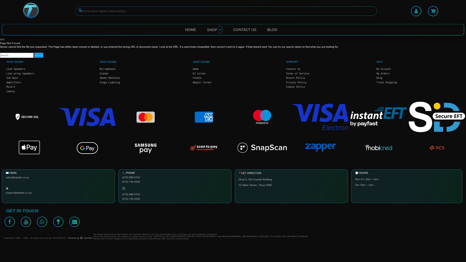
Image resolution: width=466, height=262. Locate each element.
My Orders (383, 73)
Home (190, 30)
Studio (197, 77)
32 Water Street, (249, 185)
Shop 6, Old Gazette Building (255, 179)
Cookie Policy (295, 86)
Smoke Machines (110, 77)
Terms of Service (297, 73)
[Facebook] (10, 222)
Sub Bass (12, 77)
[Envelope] (74, 222)
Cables (10, 91)
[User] (416, 11)
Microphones (108, 69)
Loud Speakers (15, 69)
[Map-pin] (58, 222)
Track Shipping (386, 82)
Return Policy (295, 77)
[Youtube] (26, 222)
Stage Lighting (110, 82)
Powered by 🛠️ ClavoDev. (81, 238)
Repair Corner (202, 82)
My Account (383, 69)
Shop (212, 30)
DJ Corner (199, 73)
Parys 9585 (265, 185)
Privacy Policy (296, 82)
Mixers (10, 86)
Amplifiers (13, 82)
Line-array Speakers (20, 73)
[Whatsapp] (42, 222)
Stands (104, 73)
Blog (272, 30)
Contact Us (244, 30)
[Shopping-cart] (433, 11)
